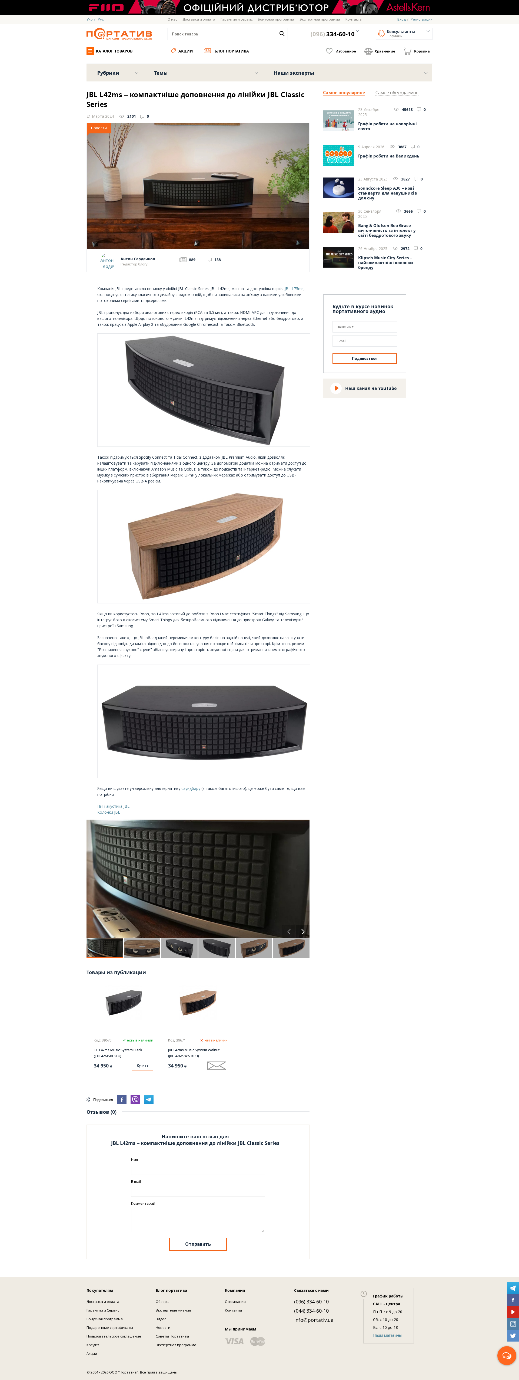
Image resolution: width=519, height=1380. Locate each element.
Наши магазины (387, 1335)
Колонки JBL (108, 812)
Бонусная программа (104, 1318)
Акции (185, 51)
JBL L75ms (294, 288)
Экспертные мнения (173, 1310)
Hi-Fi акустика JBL (113, 806)
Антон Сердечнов (138, 258)
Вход (401, 19)
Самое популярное (344, 93)
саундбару (190, 788)
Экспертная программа (176, 1344)
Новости (163, 1327)
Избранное (345, 51)
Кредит (92, 1344)
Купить (142, 1065)
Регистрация (421, 19)
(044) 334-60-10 (311, 1310)
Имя (134, 1159)
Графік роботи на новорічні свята (387, 126)
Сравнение (385, 51)
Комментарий (143, 1203)
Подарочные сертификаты (109, 1327)
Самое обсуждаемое (396, 93)
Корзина (422, 51)
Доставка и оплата (102, 1301)
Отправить (198, 1244)
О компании (235, 1301)
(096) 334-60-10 (311, 1301)
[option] (198, 879)
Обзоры (162, 1301)
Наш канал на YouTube (371, 388)
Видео (161, 1318)
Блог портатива (232, 51)
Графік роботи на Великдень (388, 156)
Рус (101, 19)
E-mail (136, 1181)
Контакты (233, 1310)
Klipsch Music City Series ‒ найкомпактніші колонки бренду (385, 262)
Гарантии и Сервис (102, 1310)
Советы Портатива (172, 1336)
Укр (89, 19)
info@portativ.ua (314, 1320)
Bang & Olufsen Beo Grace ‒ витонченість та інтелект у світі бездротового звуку (387, 230)
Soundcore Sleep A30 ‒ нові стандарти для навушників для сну (387, 193)
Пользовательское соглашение (113, 1336)
